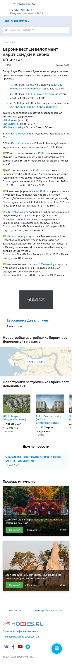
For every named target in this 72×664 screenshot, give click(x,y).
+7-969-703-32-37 (22, 10)
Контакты (15, 610)
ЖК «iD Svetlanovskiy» (41, 93)
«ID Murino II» (11, 123)
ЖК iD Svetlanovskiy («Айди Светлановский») (49, 419)
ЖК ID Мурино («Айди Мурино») (14, 417)
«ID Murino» (10, 120)
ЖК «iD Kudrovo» (15, 133)
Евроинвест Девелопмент (28, 320)
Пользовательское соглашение (21, 636)
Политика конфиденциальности (21, 631)
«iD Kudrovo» (33, 88)
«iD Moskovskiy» (48, 106)
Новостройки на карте (47, 610)
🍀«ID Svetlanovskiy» (15, 211)
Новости (8, 42)
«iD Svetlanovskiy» (14, 127)
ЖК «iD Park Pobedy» (23, 106)
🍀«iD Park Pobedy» (15, 236)
